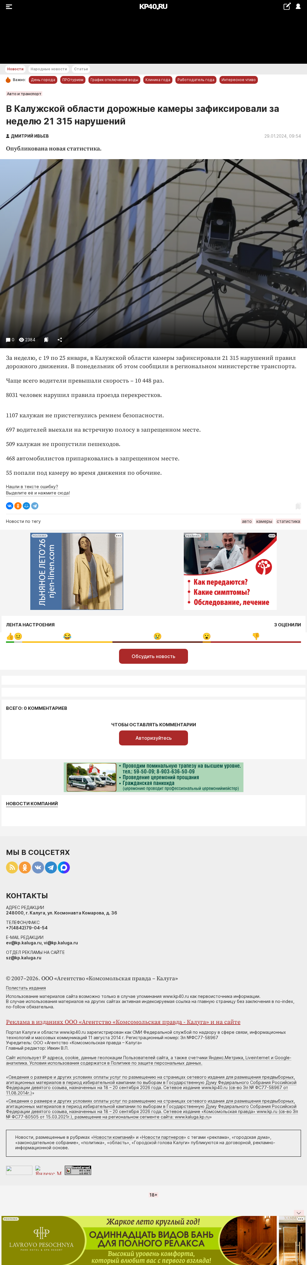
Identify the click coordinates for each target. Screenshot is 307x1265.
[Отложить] (46, 339)
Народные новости (49, 69)
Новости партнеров (163, 1137)
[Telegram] (34, 505)
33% (67, 636)
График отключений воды (114, 79)
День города (43, 79)
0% (10, 636)
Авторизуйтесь (154, 738)
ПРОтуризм (72, 79)
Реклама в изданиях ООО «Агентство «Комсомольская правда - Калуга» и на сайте (123, 1022)
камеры (264, 521)
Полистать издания (26, 987)
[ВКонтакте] (9, 505)
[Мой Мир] (26, 505)
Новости (15, 69)
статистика (288, 521)
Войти (298, 7)
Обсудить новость (153, 656)
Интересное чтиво (239, 79)
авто (247, 521)
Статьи (81, 69)
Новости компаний (32, 803)
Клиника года (157, 79)
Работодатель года (195, 79)
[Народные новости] (287, 6)
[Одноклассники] (18, 505)
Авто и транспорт (24, 93)
